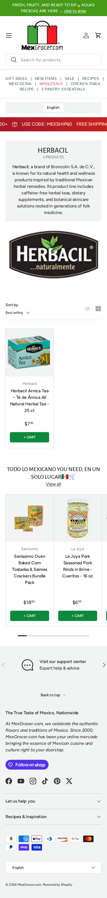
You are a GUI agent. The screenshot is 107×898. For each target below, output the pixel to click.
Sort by (11, 305)
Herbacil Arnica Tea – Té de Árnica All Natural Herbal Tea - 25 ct (29, 400)
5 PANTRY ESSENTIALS (63, 89)
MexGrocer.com (29, 885)
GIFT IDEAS (16, 79)
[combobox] (53, 59)
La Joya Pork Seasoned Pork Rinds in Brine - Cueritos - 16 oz (77, 566)
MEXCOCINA (20, 84)
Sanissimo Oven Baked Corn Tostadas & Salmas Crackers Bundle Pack (29, 569)
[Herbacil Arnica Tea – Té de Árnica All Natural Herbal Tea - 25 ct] (29, 352)
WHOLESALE (51, 84)
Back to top (51, 695)
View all (53, 484)
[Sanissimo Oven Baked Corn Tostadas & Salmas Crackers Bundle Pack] (30, 518)
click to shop (75, 10)
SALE (70, 79)
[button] (98, 35)
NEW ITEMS (46, 79)
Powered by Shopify (57, 885)
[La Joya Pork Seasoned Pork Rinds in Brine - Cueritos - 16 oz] (78, 518)
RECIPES (90, 79)
